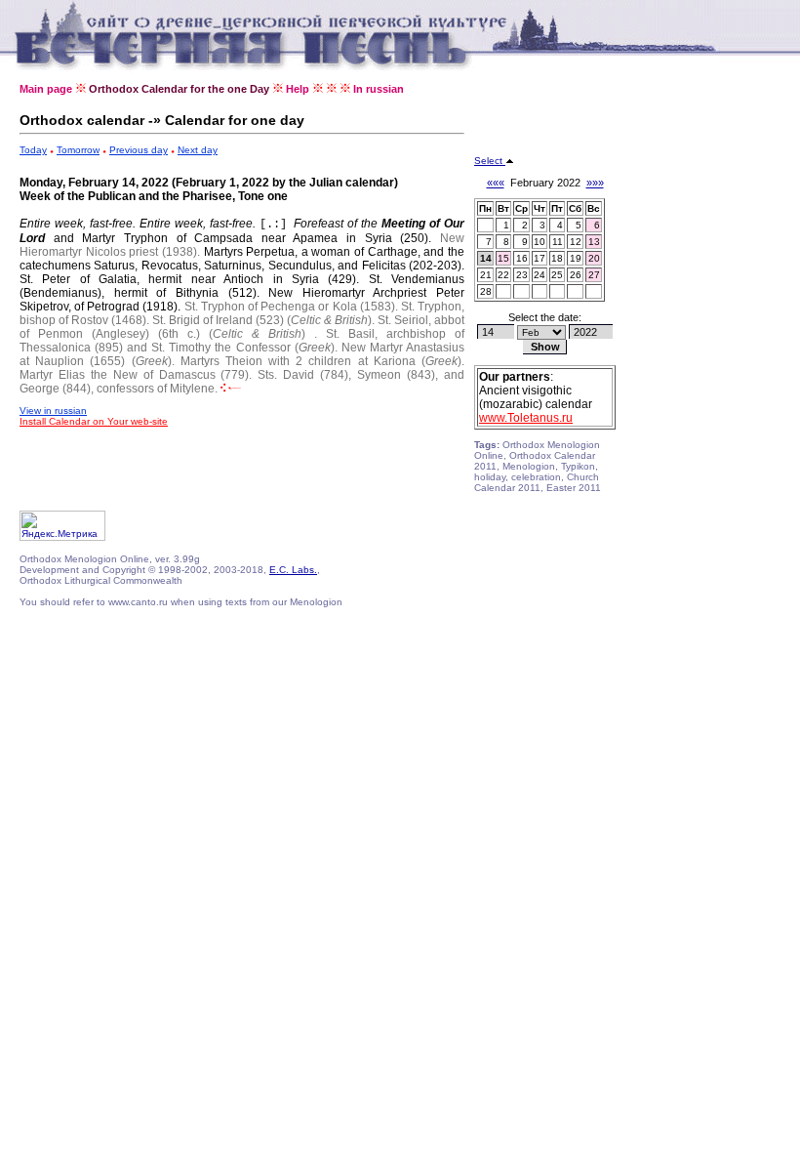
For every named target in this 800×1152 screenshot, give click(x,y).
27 (594, 274)
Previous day (138, 149)
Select (489, 160)
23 (522, 274)
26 (575, 274)
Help (297, 89)
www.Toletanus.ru (526, 418)
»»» (595, 182)
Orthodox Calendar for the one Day (179, 89)
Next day (198, 149)
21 (486, 274)
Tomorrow (78, 149)
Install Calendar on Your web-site (94, 421)
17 (539, 258)
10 (539, 241)
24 (539, 274)
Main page (46, 89)
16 (522, 258)
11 (557, 241)
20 (594, 258)
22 (503, 274)
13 (594, 241)
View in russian (53, 410)
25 (557, 274)
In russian (378, 89)
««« (495, 182)
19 (575, 258)
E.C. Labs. (293, 569)
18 (557, 258)
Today (33, 149)
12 (575, 241)
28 (486, 291)
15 (503, 258)
